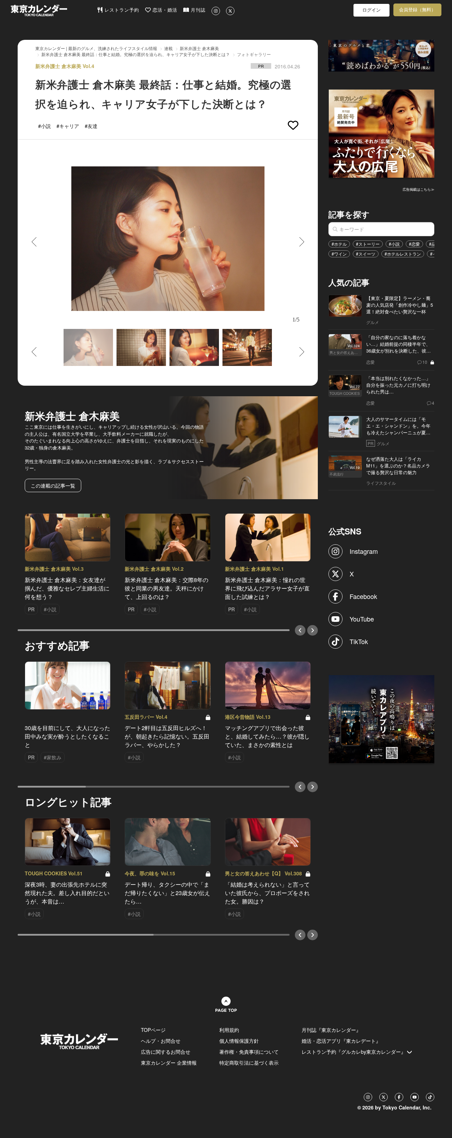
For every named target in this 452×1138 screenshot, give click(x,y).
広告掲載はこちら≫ (418, 189)
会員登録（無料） (417, 9)
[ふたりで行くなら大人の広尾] (382, 132)
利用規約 (229, 1029)
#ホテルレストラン (403, 254)
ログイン (371, 10)
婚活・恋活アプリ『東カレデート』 (341, 1040)
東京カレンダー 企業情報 (169, 1062)
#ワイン (339, 254)
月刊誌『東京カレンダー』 (331, 1029)
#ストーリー (368, 244)
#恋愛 (414, 244)
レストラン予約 (121, 10)
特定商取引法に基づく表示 (249, 1062)
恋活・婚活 (164, 10)
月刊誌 (197, 10)
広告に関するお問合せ (165, 1051)
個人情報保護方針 (239, 1040)
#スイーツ (365, 254)
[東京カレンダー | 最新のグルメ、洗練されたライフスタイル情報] (54, 10)
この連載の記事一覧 (53, 485)
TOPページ (153, 1029)
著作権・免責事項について (249, 1051)
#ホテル (339, 244)
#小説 (394, 244)
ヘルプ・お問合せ (160, 1040)
